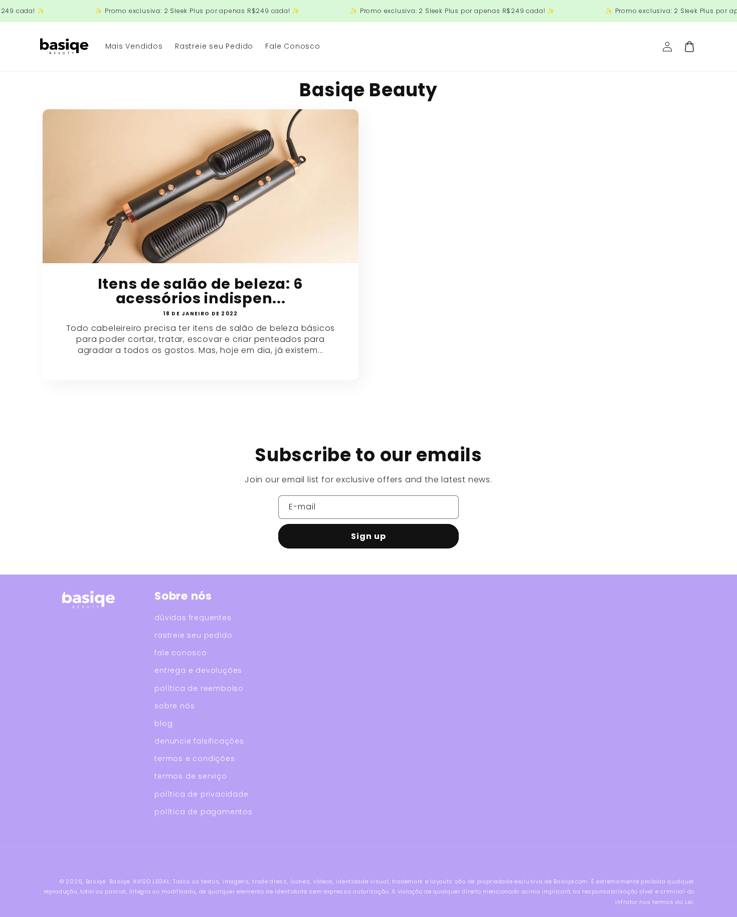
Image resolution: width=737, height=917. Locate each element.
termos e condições (194, 759)
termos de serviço (190, 776)
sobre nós (174, 706)
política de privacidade (201, 794)
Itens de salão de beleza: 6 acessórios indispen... (200, 291)
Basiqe (96, 881)
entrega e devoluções (198, 670)
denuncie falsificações (199, 741)
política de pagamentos (203, 812)
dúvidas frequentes (192, 618)
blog (163, 723)
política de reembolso (199, 688)
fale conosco (180, 653)
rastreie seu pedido (193, 635)
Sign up (368, 536)
